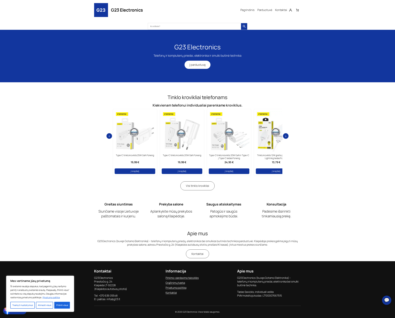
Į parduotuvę (197, 65)
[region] (40, 294)
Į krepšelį (135, 171)
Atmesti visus (44, 305)
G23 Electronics (127, 10)
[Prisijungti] (290, 10)
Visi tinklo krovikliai (197, 186)
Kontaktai (197, 254)
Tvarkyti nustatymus (22, 305)
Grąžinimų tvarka (175, 283)
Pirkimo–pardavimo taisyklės (182, 278)
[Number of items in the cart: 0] (297, 10)
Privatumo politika (51, 297)
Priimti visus (62, 305)
